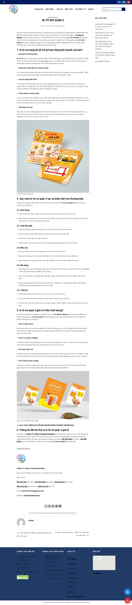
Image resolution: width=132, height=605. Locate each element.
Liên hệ (91, 9)
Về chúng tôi (80, 9)
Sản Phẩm (49, 9)
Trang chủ (38, 9)
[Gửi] (123, 9)
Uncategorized (53, 17)
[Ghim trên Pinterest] (56, 506)
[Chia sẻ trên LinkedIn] (60, 506)
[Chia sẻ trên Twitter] (49, 506)
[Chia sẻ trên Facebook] (46, 506)
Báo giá (60, 9)
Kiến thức (69, 9)
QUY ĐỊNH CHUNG (102, 61)
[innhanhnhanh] (16, 9)
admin (63, 26)
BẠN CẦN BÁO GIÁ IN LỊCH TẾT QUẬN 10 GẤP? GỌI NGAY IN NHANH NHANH (104, 45)
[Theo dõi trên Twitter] (124, 2)
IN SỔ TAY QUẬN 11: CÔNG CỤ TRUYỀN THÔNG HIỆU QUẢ (105, 55)
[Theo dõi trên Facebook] (119, 2)
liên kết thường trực (70, 513)
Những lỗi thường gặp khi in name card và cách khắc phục (105, 26)
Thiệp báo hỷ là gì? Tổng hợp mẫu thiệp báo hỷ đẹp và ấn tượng (104, 35)
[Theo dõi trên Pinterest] (128, 2)
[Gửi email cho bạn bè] (53, 506)
